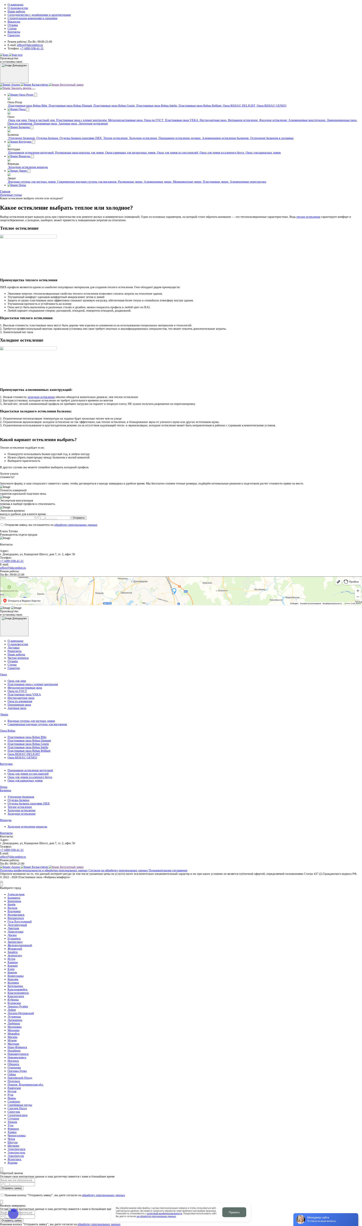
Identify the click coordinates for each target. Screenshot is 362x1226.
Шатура (13, 1142)
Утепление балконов (21, 796)
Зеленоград (15, 955)
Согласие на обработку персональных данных (118, 870)
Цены (3, 787)
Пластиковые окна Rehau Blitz (27, 737)
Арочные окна (17, 708)
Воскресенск (16, 918)
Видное (12, 907)
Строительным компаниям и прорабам (32, 18)
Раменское (14, 1088)
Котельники (15, 986)
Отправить (79, 517)
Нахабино (14, 1050)
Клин (11, 969)
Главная (5, 191)
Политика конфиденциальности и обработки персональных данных (44, 870)
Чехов (11, 1139)
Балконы (5, 790)
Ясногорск (14, 1159)
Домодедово (15, 931)
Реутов (12, 1091)
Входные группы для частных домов (31, 720)
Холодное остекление (21, 810)
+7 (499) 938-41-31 (32, 48)
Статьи (12, 28)
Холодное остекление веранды (27, 826)
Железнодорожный (20, 945)
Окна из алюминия (20, 701)
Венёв (11, 904)
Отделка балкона (18, 800)
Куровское (14, 1003)
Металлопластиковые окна (25, 687)
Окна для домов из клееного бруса (30, 777)
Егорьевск (14, 938)
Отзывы (13, 25)
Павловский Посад (20, 1077)
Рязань (12, 1098)
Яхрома (12, 1162)
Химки (12, 1132)
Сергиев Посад (17, 1108)
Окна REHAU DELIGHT (24, 754)
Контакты (14, 31)
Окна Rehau (7, 730)
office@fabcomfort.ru (30, 45)
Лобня (12, 1009)
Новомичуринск (18, 1054)
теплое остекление (308, 216)
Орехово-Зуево (17, 1071)
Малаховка (14, 1026)
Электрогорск (16, 1149)
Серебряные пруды (20, 1105)
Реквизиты (14, 651)
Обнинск (13, 1064)
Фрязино (13, 1128)
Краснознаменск (18, 992)
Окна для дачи (17, 680)
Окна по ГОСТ (17, 691)
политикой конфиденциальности (164, 1213)
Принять (234, 1212)
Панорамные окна (19, 704)
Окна (3, 674)
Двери (4, 714)
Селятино (14, 1101)
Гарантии (14, 35)
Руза (10, 1094)
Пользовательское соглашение (168, 870)
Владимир (14, 911)
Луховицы (14, 1016)
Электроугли (16, 1155)
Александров (16, 894)
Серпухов (14, 1111)
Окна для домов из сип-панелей (28, 773)
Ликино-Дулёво (18, 1006)
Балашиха (14, 897)
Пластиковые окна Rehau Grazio (28, 743)
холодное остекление (41, 397)
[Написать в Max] (13, 1214)
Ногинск (13, 1060)
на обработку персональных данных (156, 1216)
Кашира (13, 962)
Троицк (12, 1122)
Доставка (13, 647)
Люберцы (14, 1023)
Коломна (13, 982)
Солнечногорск (18, 1115)
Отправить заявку (12, 1188)
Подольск (14, 1081)
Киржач (13, 965)
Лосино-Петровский (21, 1013)
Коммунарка (16, 975)
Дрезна (12, 935)
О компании (15, 4)
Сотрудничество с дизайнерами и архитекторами (39, 14)
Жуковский (15, 948)
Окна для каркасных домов (25, 780)
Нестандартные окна (21, 697)
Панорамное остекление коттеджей (30, 770)
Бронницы (14, 901)
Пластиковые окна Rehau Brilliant (29, 750)
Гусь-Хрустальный (20, 921)
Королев (13, 979)
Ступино (13, 1118)
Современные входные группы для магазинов (37, 724)
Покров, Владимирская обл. (26, 1084)
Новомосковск (17, 1057)
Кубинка (13, 999)
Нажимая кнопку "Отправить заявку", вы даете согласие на (64, 1195)
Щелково (13, 1145)
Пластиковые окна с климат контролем (33, 684)
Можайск (14, 1033)
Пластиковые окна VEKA (24, 694)
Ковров (12, 972)
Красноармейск (18, 989)
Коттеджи (6, 763)
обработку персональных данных (75, 524)
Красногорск (16, 996)
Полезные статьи (11, 194)
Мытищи (13, 1043)
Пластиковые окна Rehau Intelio (28, 747)
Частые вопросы (18, 657)
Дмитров (13, 928)
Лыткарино (15, 1020)
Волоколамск (16, 914)
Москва (12, 1037)
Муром (12, 1040)
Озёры (12, 1074)
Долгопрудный (17, 924)
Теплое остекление (20, 807)
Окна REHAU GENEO (22, 757)
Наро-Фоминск (17, 1047)
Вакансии (14, 21)
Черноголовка (17, 1135)
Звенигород (15, 941)
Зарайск (13, 952)
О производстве (18, 8)
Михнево (13, 1030)
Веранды (6, 820)
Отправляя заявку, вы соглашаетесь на (50, 524)
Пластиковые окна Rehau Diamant (29, 740)
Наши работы (16, 11)
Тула (10, 1125)
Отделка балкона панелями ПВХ (29, 803)
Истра (11, 958)
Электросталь (16, 1152)
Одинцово (14, 1067)
